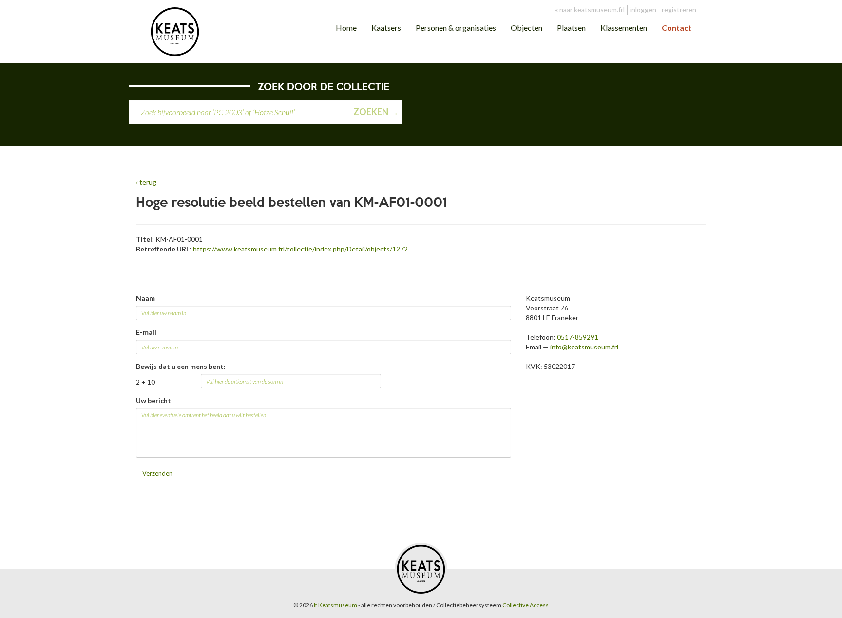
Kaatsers (386, 27)
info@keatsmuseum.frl (584, 347)
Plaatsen (571, 27)
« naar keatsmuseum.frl (590, 9)
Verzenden (157, 473)
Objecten (526, 27)
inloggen (643, 9)
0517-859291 (577, 337)
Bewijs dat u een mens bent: (181, 366)
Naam (145, 298)
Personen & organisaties (456, 27)
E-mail (146, 332)
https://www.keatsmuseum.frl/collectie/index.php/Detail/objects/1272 (300, 249)
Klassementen (623, 27)
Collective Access (525, 605)
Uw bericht (153, 400)
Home (346, 27)
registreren (679, 9)
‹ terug (146, 182)
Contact (676, 27)
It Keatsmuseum (335, 605)
